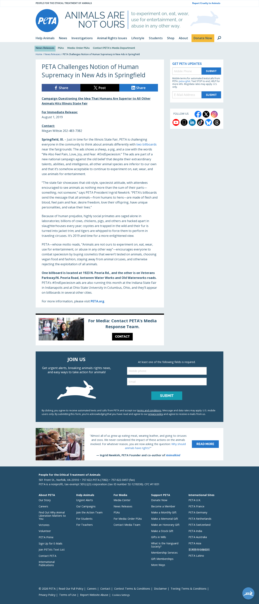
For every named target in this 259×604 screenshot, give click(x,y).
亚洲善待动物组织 (199, 549)
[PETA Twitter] (206, 114)
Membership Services (164, 552)
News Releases (45, 47)
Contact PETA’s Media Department (114, 47)
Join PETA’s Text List (52, 549)
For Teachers (84, 525)
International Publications (47, 563)
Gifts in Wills (158, 537)
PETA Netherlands (199, 518)
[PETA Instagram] (214, 114)
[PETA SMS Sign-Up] (184, 122)
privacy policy (155, 414)
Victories (44, 525)
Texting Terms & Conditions (188, 588)
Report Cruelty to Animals (206, 3)
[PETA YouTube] (176, 122)
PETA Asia (194, 543)
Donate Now (159, 500)
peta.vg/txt (184, 81)
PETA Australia (197, 537)
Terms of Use (67, 595)
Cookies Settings (121, 595)
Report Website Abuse (94, 595)
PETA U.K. (194, 500)
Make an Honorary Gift (165, 525)
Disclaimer (160, 588)
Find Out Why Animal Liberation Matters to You (52, 515)
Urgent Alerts (84, 500)
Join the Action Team (89, 512)
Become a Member (163, 506)
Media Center (122, 500)
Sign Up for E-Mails (50, 543)
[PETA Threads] (216, 122)
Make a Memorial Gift (164, 518)
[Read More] (129, 444)
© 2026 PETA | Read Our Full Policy (61, 588)
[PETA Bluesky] (208, 122)
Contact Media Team (127, 525)
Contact (105, 588)
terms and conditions (149, 410)
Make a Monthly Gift (164, 512)
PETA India (195, 531)
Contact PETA (47, 556)
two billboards (146, 144)
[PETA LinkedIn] (192, 122)
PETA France (196, 506)
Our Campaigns (86, 506)
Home (39, 54)
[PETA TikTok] (200, 122)
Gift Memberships (162, 559)
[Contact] (100, 330)
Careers (43, 506)
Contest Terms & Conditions (132, 588)
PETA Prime (46, 537)
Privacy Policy (47, 595)
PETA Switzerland (199, 525)
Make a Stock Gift (162, 531)
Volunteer (45, 531)
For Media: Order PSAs (128, 518)
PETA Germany (197, 512)
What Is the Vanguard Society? (164, 544)
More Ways (158, 565)
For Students (84, 518)
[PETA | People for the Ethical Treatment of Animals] (47, 20)
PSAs (61, 47)
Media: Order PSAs (78, 47)
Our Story (45, 500)
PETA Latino (196, 555)
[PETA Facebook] (198, 114)
